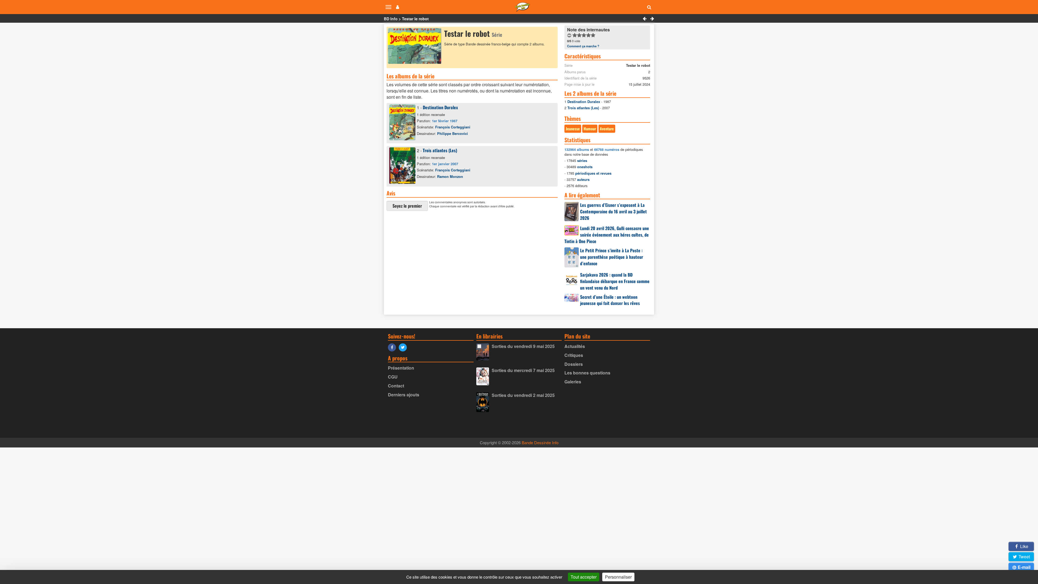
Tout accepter (584, 577)
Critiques (573, 355)
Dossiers (573, 364)
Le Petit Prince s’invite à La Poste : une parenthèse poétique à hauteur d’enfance (611, 257)
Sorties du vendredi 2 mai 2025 (523, 395)
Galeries (572, 382)
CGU (393, 377)
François (452, 127)
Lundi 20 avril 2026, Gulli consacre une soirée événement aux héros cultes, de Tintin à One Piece (606, 234)
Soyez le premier (407, 206)
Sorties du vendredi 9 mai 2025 (523, 346)
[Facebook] (393, 347)
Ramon (450, 176)
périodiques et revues (593, 173)
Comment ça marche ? (583, 46)
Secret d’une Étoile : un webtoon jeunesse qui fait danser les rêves (610, 300)
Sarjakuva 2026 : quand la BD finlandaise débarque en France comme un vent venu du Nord (615, 281)
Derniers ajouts (403, 394)
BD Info (391, 18)
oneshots (585, 166)
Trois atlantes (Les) (440, 150)
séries (582, 160)
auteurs (583, 179)
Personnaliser (618, 577)
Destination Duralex (440, 107)
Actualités (574, 346)
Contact (396, 386)
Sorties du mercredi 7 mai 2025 (523, 370)
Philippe (452, 133)
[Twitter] (404, 347)
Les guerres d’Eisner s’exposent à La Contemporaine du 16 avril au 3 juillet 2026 (613, 211)
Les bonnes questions (587, 373)
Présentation (401, 368)
